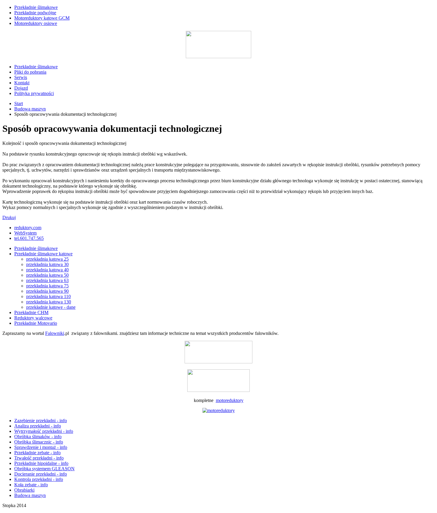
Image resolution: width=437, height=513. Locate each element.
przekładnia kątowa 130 (48, 301)
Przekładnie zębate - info (37, 452)
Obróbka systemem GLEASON (44, 468)
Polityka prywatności (34, 93)
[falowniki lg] (218, 390)
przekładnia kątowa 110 (48, 296)
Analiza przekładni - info (37, 425)
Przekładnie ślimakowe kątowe (43, 253)
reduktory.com (27, 227)
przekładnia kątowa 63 (47, 280)
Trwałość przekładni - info (39, 457)
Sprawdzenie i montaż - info (40, 447)
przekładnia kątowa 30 (47, 264)
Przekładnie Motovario (35, 323)
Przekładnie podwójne (35, 12)
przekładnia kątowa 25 (47, 259)
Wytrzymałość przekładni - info (43, 431)
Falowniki (54, 333)
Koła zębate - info (31, 484)
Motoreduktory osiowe (35, 23)
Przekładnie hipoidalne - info (41, 463)
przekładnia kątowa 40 (47, 269)
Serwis (20, 77)
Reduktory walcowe (33, 317)
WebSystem (25, 232)
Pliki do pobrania (30, 72)
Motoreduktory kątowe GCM (42, 17)
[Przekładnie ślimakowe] (218, 56)
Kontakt (21, 82)
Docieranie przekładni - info (40, 473)
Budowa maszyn (30, 108)
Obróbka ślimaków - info (38, 436)
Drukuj (9, 217)
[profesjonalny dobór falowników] (218, 361)
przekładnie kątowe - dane (51, 307)
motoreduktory (229, 400)
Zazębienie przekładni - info (40, 420)
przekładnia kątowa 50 (47, 275)
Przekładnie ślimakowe (36, 7)
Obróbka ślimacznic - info (38, 441)
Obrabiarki (24, 490)
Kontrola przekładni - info (38, 479)
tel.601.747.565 (29, 238)
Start (18, 103)
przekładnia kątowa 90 (47, 291)
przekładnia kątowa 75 (47, 285)
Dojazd (21, 88)
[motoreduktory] (218, 410)
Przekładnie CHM (31, 312)
